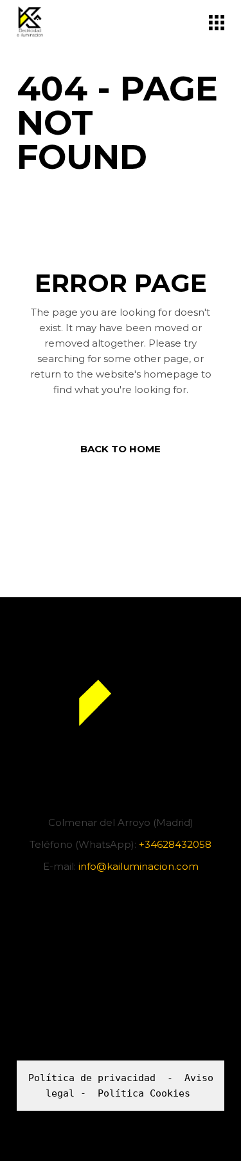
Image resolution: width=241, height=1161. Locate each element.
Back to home (120, 449)
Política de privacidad (92, 1078)
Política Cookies (144, 1093)
